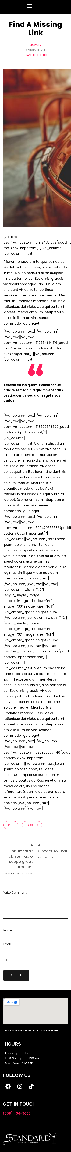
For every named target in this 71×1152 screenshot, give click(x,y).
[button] (29, 6)
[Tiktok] (31, 1086)
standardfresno (35, 55)
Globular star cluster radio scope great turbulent (20, 858)
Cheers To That (52, 851)
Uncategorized (18, 873)
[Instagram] (19, 1086)
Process (32, 825)
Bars (11, 825)
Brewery (35, 45)
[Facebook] (8, 1086)
